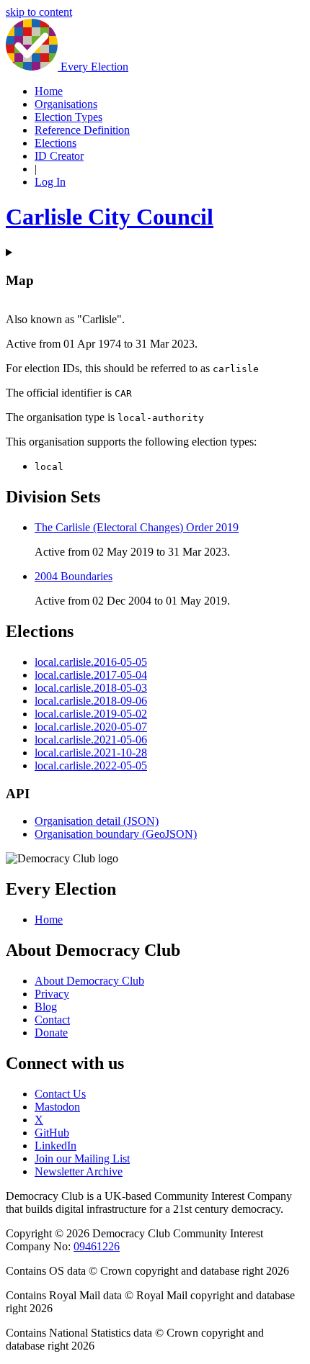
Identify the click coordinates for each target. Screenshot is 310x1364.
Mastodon (57, 1107)
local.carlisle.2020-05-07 (91, 727)
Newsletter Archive (79, 1171)
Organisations (66, 104)
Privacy (52, 994)
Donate (51, 1032)
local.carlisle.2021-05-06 (91, 739)
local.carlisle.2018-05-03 (91, 688)
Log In (50, 182)
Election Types (68, 117)
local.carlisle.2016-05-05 (91, 662)
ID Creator (59, 156)
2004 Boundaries (73, 576)
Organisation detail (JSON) (97, 821)
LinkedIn (55, 1145)
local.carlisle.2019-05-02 (91, 714)
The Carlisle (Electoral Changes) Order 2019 (137, 527)
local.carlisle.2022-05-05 (91, 765)
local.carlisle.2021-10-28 (91, 752)
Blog (46, 1007)
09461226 (97, 1246)
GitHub (52, 1132)
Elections (55, 143)
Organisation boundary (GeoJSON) (116, 834)
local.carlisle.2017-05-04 (91, 675)
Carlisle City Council (109, 217)
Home (49, 91)
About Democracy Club (89, 981)
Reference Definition (82, 130)
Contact (52, 1019)
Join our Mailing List (82, 1158)
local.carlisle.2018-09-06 (91, 701)
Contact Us (60, 1094)
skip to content (39, 12)
